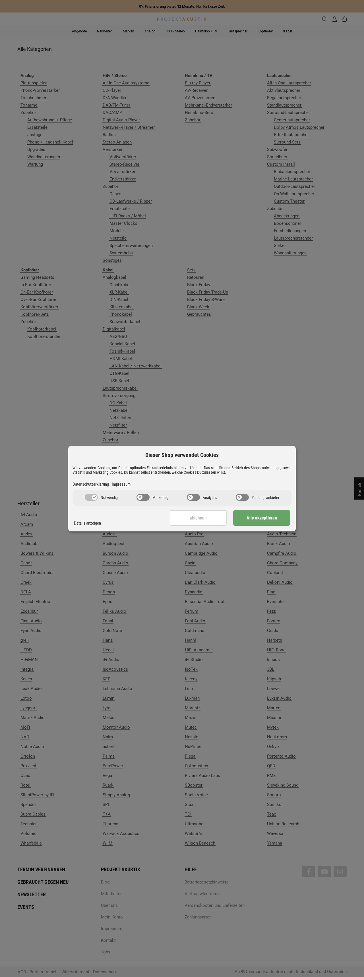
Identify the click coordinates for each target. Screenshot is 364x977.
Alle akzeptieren (262, 518)
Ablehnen (198, 518)
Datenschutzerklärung (91, 484)
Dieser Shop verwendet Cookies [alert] (182, 455)
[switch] (91, 497)
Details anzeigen (87, 523)
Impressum (121, 484)
